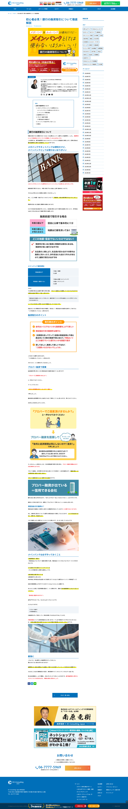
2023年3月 (86, 173)
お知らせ (85, 9)
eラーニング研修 (43, 9)
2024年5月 (86, 151)
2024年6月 (86, 148)
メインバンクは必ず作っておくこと (46, 121)
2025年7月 (86, 110)
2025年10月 (87, 101)
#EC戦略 (96, 35)
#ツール (85, 45)
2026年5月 (86, 79)
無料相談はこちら (69, 69)
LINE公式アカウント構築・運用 (85, 789)
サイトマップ (109, 793)
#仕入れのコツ (86, 51)
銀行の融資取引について (42, 106)
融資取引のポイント (42, 115)
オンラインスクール (82, 799)
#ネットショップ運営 (88, 35)
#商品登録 (96, 45)
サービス (29, 9)
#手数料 (90, 45)
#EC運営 (100, 64)
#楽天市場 (85, 38)
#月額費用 (96, 54)
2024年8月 (86, 142)
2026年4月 (86, 83)
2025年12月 (87, 95)
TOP (15, 9)
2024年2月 (86, 157)
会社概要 (113, 9)
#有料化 (85, 54)
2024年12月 (87, 129)
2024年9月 (86, 138)
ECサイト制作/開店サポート (84, 786)
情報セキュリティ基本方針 (113, 790)
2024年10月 (87, 135)
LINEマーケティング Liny (84, 794)
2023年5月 (86, 170)
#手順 (101, 35)
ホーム (9, 13)
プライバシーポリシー (112, 787)
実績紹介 (71, 9)
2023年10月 (87, 166)
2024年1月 (86, 160)
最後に (39, 124)
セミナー (57, 9)
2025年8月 (86, 107)
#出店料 (90, 54)
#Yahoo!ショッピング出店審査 (90, 61)
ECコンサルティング (82, 792)
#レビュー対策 (86, 48)
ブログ (99, 9)
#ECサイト (92, 32)
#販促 (91, 38)
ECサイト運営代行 (82, 797)
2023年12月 (87, 163)
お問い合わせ (95, 3)
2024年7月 (86, 145)
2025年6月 (86, 114)
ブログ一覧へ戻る (61, 695)
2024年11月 (87, 132)
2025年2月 (86, 123)
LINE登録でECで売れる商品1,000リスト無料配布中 (111, 3)
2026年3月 (86, 86)
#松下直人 (94, 51)
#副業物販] (100, 48)
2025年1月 (86, 126)
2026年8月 (86, 73)
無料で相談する (93, 806)
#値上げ (99, 51)
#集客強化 (98, 32)
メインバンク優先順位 (44, 112)
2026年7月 (86, 76)
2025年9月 (86, 104)
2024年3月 (86, 154)
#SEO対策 (96, 38)
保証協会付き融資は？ (44, 119)
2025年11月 (87, 98)
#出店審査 (94, 48)
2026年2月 (86, 89)
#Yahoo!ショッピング (97, 29)
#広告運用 (85, 42)
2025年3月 (86, 120)
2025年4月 (86, 117)
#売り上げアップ (87, 29)
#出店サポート (86, 58)
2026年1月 (86, 92)
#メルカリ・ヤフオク (94, 42)
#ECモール (85, 32)
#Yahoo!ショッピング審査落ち (90, 64)
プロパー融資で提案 (42, 117)
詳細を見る (80, 806)
